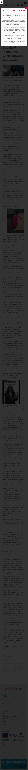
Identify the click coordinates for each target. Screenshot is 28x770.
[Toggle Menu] (1, 2)
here (7, 27)
